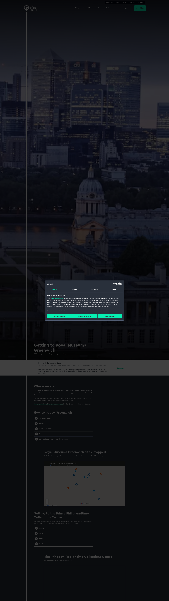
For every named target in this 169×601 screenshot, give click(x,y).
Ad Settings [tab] (94, 289)
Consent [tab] (54, 289)
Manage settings (83, 316)
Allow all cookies (110, 316)
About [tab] (114, 289)
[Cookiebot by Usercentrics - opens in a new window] (114, 283)
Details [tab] (74, 289)
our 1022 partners (58, 298)
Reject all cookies (59, 316)
